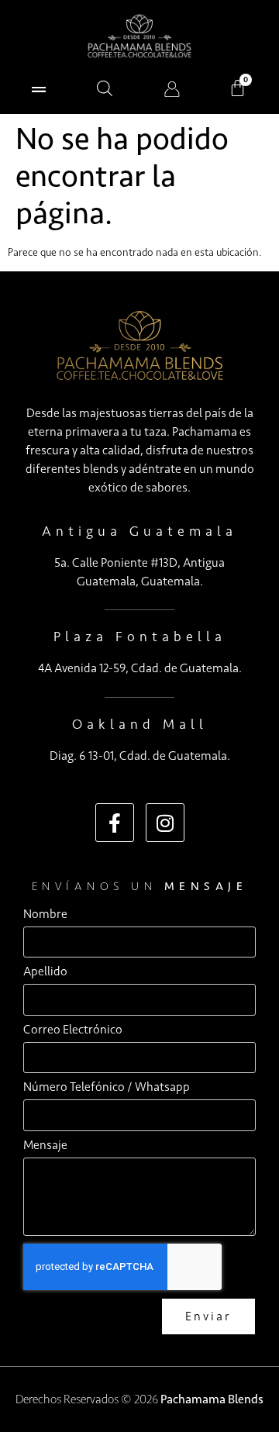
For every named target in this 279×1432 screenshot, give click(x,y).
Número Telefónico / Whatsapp (106, 1087)
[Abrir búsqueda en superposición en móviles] (104, 88)
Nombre (45, 914)
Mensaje (45, 1145)
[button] (38, 88)
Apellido (45, 971)
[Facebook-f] (114, 822)
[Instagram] (165, 822)
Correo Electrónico (72, 1030)
